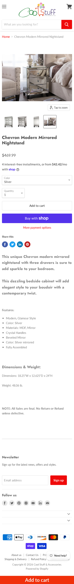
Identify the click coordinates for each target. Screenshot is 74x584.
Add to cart (37, 580)
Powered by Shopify (37, 568)
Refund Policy (38, 559)
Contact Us (32, 555)
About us (16, 555)
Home (6, 36)
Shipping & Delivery (16, 559)
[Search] (66, 24)
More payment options (37, 227)
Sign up (58, 480)
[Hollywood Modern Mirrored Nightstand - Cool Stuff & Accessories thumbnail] (8, 121)
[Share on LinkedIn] (20, 244)
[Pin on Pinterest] (27, 244)
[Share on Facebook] (5, 244)
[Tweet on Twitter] (12, 244)
